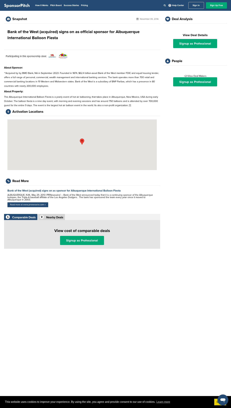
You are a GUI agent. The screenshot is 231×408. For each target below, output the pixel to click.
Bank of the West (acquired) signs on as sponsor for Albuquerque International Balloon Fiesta (64, 190)
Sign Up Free (216, 5)
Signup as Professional (82, 240)
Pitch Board (56, 5)
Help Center (178, 5)
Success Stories (71, 5)
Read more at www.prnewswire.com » (28, 204)
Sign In (196, 5)
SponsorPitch (17, 5)
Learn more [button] (163, 401)
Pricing (84, 5)
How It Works (41, 5)
